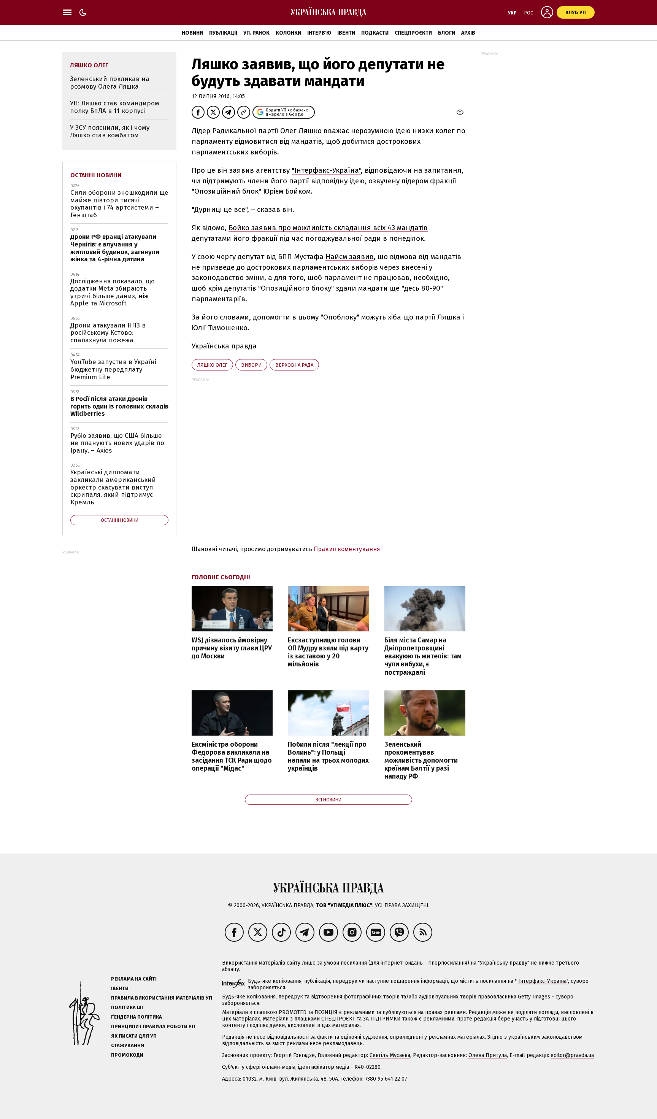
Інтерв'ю (319, 33)
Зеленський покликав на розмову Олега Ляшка (109, 83)
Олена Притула (487, 1055)
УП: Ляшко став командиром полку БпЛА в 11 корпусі (114, 107)
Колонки (288, 33)
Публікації (223, 33)
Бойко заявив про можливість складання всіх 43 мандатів (328, 227)
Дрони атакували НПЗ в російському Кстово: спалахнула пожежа (108, 332)
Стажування (127, 1045)
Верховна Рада (294, 365)
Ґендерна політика (136, 1017)
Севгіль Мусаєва (390, 1055)
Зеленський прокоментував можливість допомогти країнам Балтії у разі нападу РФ (421, 761)
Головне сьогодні (221, 577)
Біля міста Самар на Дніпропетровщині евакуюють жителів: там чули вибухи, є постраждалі (423, 656)
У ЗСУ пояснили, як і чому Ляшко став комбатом (109, 131)
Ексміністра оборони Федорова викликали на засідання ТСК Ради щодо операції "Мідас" (232, 756)
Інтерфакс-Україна (542, 981)
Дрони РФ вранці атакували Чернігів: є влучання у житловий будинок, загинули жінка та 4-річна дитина (114, 248)
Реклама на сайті (134, 979)
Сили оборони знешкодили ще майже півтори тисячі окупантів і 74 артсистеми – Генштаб (119, 204)
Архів (468, 33)
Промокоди (127, 1055)
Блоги (446, 33)
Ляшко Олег (212, 365)
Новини (192, 33)
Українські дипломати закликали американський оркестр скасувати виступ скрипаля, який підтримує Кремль (113, 487)
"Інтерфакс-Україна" (326, 170)
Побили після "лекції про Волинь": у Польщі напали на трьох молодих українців (328, 756)
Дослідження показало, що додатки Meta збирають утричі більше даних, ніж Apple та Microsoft (112, 292)
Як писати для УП (134, 1036)
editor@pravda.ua (572, 1055)
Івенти (346, 33)
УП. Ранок (256, 33)
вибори (251, 365)
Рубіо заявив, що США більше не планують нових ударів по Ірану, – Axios (117, 443)
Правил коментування (347, 549)
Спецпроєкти (413, 33)
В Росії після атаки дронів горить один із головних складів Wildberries (119, 406)
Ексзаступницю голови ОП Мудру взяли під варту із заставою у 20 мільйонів (328, 652)
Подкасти (375, 33)
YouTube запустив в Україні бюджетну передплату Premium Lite (113, 369)
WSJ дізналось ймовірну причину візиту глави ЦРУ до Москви (232, 648)
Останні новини (96, 175)
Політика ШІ (127, 1007)
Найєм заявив (349, 256)
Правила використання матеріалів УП (161, 998)
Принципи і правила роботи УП (153, 1026)
